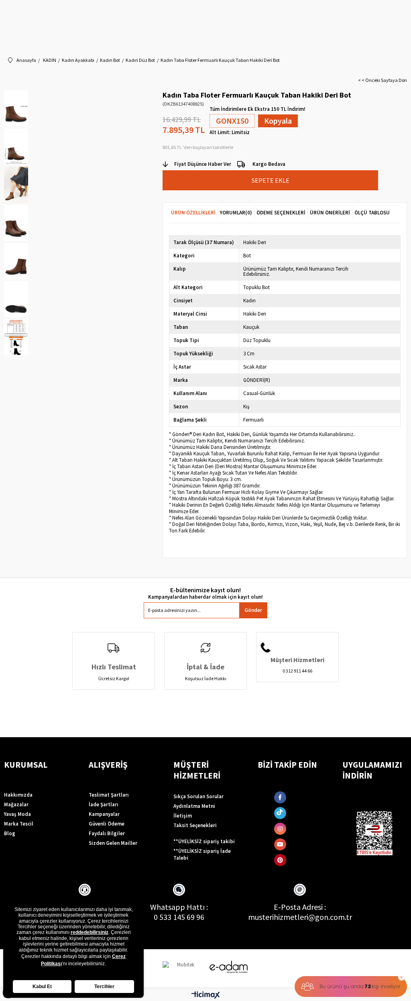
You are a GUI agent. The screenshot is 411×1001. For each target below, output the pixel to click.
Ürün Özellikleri (193, 212)
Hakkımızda (18, 794)
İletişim (182, 815)
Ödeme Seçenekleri (280, 212)
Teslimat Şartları (109, 794)
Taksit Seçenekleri (195, 825)
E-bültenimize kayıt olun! (205, 590)
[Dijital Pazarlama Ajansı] (183, 968)
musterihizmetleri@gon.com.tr (300, 917)
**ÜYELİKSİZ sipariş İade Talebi (202, 854)
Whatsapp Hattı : (179, 907)
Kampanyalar (104, 814)
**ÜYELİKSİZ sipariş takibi (204, 841)
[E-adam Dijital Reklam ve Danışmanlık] (229, 967)
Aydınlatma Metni (194, 806)
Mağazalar (16, 804)
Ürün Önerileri (330, 212)
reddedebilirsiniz (89, 932)
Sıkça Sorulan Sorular (198, 796)
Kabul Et (42, 986)
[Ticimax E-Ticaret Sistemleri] (205, 995)
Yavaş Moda (17, 814)
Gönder (253, 610)
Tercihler (104, 986)
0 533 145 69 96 (179, 917)
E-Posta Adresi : (300, 907)
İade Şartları (103, 804)
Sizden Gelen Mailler (113, 843)
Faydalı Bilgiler (107, 833)
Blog (9, 833)
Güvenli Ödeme (106, 823)
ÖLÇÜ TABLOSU (372, 212)
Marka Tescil (18, 823)
